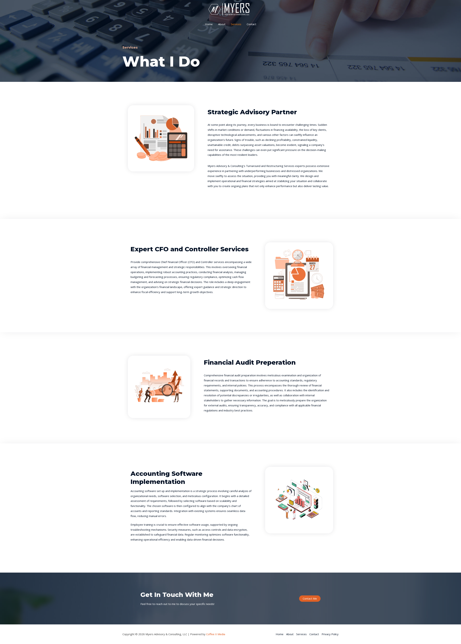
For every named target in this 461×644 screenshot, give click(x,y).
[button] (310, 598)
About (221, 24)
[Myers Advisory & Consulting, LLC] (229, 9)
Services (236, 24)
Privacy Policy (330, 634)
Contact (251, 24)
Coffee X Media (215, 634)
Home (209, 24)
